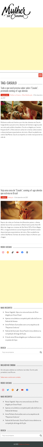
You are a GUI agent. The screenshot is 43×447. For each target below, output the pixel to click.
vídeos (4, 197)
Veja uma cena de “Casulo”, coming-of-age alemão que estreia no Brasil (21, 191)
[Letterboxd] (7, 252)
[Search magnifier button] (40, 352)
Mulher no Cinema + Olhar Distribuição (21, 95)
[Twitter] (7, 390)
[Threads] (27, 252)
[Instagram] (3, 252)
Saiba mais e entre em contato (11, 377)
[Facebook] (22, 252)
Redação (10, 197)
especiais (5, 95)
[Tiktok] (12, 252)
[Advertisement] (21, 48)
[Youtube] (17, 252)
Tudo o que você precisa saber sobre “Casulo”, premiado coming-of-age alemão (19, 89)
